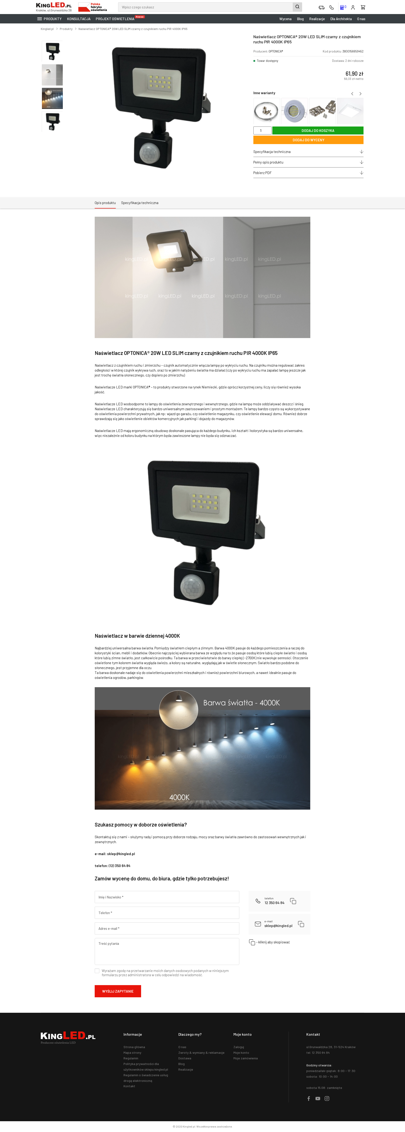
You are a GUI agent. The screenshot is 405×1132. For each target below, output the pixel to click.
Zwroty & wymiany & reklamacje (201, 1052)
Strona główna (134, 1047)
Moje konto (241, 1052)
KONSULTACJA (78, 19)
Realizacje (317, 19)
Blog (300, 19)
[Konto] (352, 7)
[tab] (105, 203)
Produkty (52, 19)
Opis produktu (105, 203)
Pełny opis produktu (268, 162)
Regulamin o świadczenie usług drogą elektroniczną (146, 1078)
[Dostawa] (321, 7)
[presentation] (352, 94)
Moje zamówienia (245, 1058)
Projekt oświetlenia (116, 18)
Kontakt (129, 1086)
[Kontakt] (331, 7)
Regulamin (131, 1058)
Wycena (285, 19)
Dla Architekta (341, 19)
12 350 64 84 (275, 901)
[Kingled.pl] (55, 7)
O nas (361, 19)
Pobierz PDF (262, 173)
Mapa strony (132, 1052)
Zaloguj (238, 1047)
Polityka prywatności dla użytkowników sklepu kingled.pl (146, 1066)
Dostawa (184, 1058)
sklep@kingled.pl (278, 924)
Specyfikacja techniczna (272, 151)
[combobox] (210, 7)
